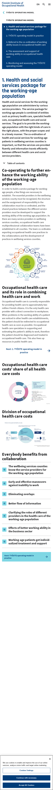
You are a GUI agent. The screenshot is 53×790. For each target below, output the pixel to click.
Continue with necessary (26, 778)
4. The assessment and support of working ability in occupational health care (24, 54)
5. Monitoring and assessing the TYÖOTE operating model (25, 64)
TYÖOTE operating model (20, 12)
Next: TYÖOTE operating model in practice (19, 556)
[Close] (50, 759)
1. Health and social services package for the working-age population (26, 28)
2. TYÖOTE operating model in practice (25, 35)
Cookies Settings (26, 770)
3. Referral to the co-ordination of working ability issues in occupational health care (26, 43)
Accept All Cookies (26, 785)
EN (38, 5)
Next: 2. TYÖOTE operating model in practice (24, 351)
